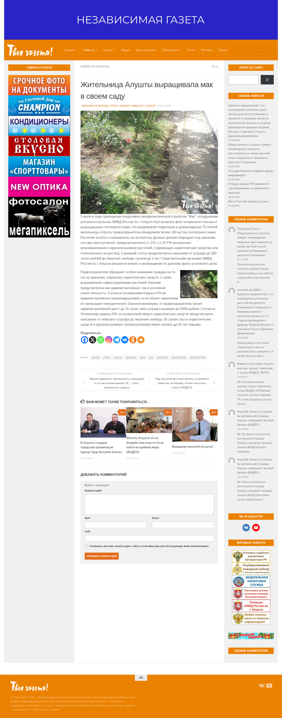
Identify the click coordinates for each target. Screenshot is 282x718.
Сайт (88, 531)
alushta (95, 357)
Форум (222, 50)
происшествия (197, 357)
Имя (88, 518)
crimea (106, 357)
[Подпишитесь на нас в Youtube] (269, 686)
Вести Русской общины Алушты (248, 201)
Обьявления (170, 50)
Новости (89, 50)
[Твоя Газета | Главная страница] (29, 50)
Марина (242, 363)
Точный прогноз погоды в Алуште (255, 48)
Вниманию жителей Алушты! (192, 447)
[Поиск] (267, 79)
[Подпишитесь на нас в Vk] (261, 686)
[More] (141, 339)
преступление (179, 357)
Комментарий (94, 490)
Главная (69, 50)
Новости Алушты (95, 66)
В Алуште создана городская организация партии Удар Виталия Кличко (101, 447)
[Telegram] (116, 339)
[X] (92, 339)
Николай (242, 411)
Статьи (108, 50)
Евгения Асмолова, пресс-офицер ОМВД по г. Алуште (119, 105)
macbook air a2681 (248, 289)
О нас (191, 50)
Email (156, 518)
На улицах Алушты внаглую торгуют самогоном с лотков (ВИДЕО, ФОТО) (255, 368)
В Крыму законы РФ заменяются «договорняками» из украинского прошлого (248, 188)
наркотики (162, 357)
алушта (118, 357)
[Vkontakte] (124, 339)
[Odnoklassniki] (132, 339)
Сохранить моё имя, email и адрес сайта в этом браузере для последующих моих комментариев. (149, 546)
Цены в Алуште (146, 50)
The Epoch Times (247, 228)
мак (151, 357)
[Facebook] (84, 339)
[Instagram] (108, 339)
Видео (125, 50)
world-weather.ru (255, 51)
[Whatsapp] (100, 339)
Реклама (207, 50)
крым (142, 357)
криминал (131, 357)
